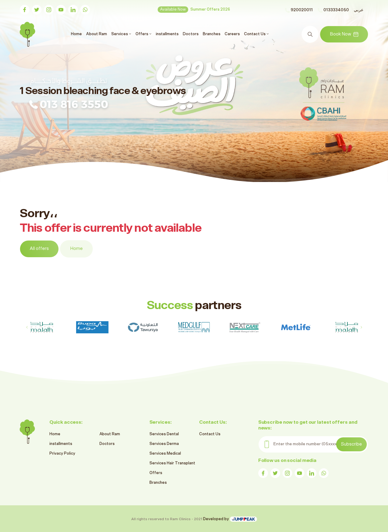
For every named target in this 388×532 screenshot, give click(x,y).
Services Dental (164, 434)
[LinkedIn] (73, 10)
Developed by (216, 519)
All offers (39, 248)
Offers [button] (142, 34)
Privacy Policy (62, 454)
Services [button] (120, 34)
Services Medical (165, 454)
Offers (155, 473)
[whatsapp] (85, 10)
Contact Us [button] (255, 34)
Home (77, 34)
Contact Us (209, 434)
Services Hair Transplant (172, 463)
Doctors (191, 34)
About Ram (96, 34)
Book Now (340, 34)
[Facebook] (24, 10)
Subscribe (351, 444)
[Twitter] (37, 10)
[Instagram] (49, 10)
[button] (361, 327)
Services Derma (164, 444)
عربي (358, 10)
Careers (232, 34)
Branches (211, 34)
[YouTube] (61, 10)
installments (167, 34)
